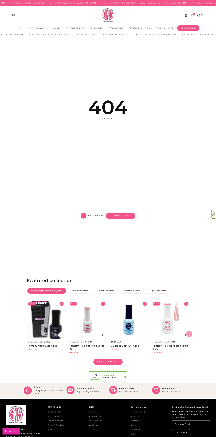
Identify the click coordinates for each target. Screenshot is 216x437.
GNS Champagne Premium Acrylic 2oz (147, 35)
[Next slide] (189, 334)
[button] (214, 214)
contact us (136, 421)
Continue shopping (121, 216)
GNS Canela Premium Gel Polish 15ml (41, 35)
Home (92, 412)
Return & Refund (55, 421)
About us (135, 416)
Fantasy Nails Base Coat (42, 345)
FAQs (50, 429)
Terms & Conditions (57, 425)
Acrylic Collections (157, 291)
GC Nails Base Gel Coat (125, 345)
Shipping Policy (55, 412)
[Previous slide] (27, 334)
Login (133, 434)
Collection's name (80, 291)
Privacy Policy (54, 416)
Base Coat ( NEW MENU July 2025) (46, 291)
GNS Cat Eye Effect (78, 35)
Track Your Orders (139, 412)
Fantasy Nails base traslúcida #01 (86, 347)
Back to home (95, 215)
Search (134, 425)
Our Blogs (135, 429)
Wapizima (93, 425)
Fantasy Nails (95, 421)
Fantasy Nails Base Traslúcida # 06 (170, 347)
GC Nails (93, 429)
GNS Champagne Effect (107, 35)
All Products (95, 416)
